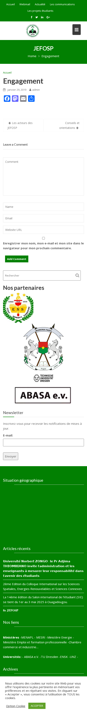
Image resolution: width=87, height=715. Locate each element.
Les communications (62, 4)
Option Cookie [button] (15, 706)
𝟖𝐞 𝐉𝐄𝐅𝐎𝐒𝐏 (10, 610)
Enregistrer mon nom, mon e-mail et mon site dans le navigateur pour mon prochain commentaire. (43, 245)
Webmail (24, 4)
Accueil (10, 4)
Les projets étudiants (40, 11)
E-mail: (8, 435)
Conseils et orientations (69, 125)
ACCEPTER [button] (37, 706)
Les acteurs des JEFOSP (20, 125)
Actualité (40, 4)
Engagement (23, 80)
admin (36, 89)
